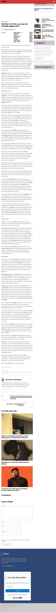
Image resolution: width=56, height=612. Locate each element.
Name (2, 521)
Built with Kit (17, 598)
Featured (37, 51)
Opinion (50, 51)
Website (3, 531)
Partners (37, 54)
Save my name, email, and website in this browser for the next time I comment (16, 540)
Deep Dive (47, 48)
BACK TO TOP (6, 607)
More (43, 51)
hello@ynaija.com (10, 565)
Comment (3, 505)
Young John (6, 373)
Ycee (2, 373)
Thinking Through (4, 370)
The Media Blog (46, 54)
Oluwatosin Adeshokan (9, 29)
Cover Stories (38, 48)
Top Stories (50, 61)
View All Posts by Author (6, 388)
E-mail (2, 526)
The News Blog (39, 58)
